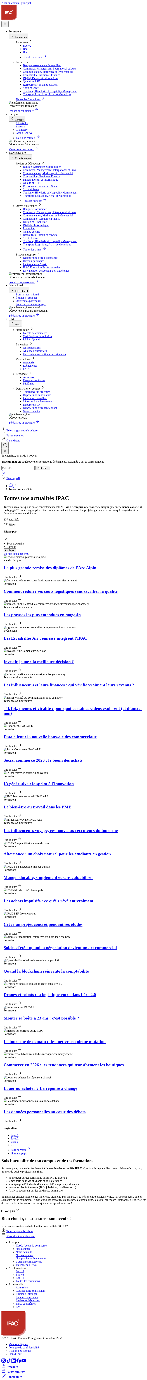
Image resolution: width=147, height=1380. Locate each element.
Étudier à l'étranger (26, 297)
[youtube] (24, 1361)
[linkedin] (13, 1361)
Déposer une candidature (37, 395)
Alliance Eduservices (35, 350)
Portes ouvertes (15, 435)
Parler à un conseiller (35, 398)
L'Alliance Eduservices (29, 1261)
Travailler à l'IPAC (26, 1264)
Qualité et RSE (31, 81)
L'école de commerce (35, 333)
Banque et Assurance (35, 209)
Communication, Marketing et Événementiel (48, 71)
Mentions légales (18, 1344)
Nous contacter (31, 411)
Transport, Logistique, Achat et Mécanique (47, 94)
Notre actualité (24, 1252)
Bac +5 (27, 52)
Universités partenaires (28, 300)
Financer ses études (34, 380)
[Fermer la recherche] (5, 451)
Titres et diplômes (26, 1303)
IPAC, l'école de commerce (31, 1245)
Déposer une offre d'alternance (40, 257)
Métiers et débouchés (28, 1300)
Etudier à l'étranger (26, 1293)
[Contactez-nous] (3, 473)
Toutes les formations (28, 1281)
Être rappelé (13, 478)
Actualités (28, 362)
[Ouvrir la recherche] (5, 445)
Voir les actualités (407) (17, 553)
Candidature (13, 440)
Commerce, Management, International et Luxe (49, 68)
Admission (29, 377)
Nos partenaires (32, 347)
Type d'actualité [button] (15, 543)
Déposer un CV (32, 404)
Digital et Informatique (36, 225)
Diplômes (28, 383)
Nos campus (23, 1248)
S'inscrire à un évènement (37, 401)
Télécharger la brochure (36, 391)
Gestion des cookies (20, 1350)
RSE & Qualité (31, 339)
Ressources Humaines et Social (40, 84)
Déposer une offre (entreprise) (40, 407)
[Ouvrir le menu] (5, 24)
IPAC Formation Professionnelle (41, 267)
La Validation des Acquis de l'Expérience (46, 270)
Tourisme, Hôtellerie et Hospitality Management (50, 91)
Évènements (30, 365)
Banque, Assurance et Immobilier (42, 65)
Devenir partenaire (33, 260)
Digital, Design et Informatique (40, 78)
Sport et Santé (31, 87)
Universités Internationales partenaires (44, 354)
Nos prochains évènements (31, 1258)
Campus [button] (11, 546)
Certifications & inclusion (37, 336)
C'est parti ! (43, 468)
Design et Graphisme (35, 221)
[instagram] (3, 1361)
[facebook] (19, 1361)
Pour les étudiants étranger (31, 304)
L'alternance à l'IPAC (35, 264)
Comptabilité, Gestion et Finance (41, 75)
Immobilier (29, 228)
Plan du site (15, 1353)
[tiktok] (8, 1361)
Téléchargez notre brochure (21, 430)
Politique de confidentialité (24, 1347)
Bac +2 (27, 45)
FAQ (26, 368)
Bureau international (27, 294)
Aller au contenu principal (16, 2)
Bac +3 (27, 48)
